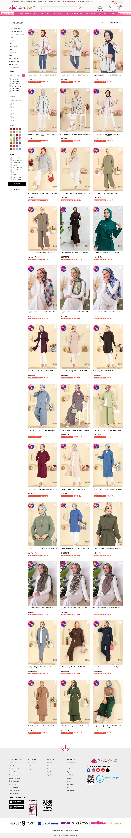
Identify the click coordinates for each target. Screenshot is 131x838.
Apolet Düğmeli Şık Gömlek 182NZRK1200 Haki (75, 75)
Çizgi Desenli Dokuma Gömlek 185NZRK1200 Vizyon (75, 134)
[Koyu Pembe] (11, 129)
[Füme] (17, 137)
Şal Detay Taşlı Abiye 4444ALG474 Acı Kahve (75, 252)
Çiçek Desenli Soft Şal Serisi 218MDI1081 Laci (108, 311)
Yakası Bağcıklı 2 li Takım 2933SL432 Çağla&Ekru (42, 548)
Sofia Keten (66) (17, 167)
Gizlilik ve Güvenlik (14, 778)
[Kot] (17, 146)
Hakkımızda (31, 766)
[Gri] (14, 140)
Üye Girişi (50, 775)
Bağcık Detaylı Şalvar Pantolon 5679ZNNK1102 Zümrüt (107, 726)
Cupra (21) (15, 172)
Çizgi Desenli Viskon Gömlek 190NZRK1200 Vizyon (75, 193)
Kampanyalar (70, 790)
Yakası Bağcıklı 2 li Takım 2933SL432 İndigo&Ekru (75, 548)
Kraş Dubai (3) (17, 158)
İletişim (30, 769)
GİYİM (35, 13)
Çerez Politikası (13, 787)
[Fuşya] (20, 137)
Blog (67, 787)
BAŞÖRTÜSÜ (89, 13)
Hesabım (49, 762)
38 (13, 107)
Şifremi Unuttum (51, 766)
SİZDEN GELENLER (124, 13)
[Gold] (11, 140)
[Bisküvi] (14, 135)
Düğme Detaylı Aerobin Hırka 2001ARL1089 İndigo (108, 489)
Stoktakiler (103, 22)
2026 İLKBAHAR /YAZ (15, 31)
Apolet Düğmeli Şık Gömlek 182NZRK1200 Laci (107, 75)
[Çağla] (20, 135)
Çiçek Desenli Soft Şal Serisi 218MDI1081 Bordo (42, 311)
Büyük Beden (70, 775)
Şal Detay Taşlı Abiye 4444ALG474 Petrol (107, 252)
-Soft (56, 835)
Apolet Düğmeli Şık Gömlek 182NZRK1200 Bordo (42, 75)
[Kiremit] (11, 146)
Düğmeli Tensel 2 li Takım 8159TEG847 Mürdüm (75, 430)
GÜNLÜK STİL (60, 13)
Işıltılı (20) (15, 174)
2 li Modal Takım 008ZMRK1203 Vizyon (42, 252)
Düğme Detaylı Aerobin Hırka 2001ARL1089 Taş (75, 489)
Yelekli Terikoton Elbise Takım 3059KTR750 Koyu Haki (108, 549)
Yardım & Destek (13, 793)
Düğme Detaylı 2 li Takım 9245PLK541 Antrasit (42, 667)
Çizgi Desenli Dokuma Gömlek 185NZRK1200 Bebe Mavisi (42, 135)
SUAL (10, 55)
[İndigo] (17, 143)
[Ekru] (11, 137)
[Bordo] (17, 135)
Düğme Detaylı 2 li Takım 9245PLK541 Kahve (75, 667)
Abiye (68, 772)
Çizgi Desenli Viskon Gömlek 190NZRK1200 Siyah (42, 193)
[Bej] (20, 132)
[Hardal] (14, 143)
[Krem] (20, 146)
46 (13, 120)
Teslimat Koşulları (14, 775)
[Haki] (11, 143)
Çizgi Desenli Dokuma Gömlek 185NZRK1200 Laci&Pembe (107, 135)
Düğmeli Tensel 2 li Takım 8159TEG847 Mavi (42, 430)
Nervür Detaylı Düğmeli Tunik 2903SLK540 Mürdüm (42, 371)
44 (13, 117)
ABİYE (42, 13)
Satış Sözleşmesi (14, 784)
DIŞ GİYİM (50, 13)
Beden (12, 96)
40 (13, 110)
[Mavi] (20, 149)
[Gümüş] (20, 140)
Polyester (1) (16, 162)
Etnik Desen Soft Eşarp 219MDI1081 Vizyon (75, 607)
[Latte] (14, 149)
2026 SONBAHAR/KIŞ (15, 28)
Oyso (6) (15, 165)
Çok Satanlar (70, 784)
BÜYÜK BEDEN (71, 13)
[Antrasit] (20, 129)
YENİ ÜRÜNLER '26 (8, 13)
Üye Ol (49, 772)
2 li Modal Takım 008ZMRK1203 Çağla (107, 193)
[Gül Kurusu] (17, 140)
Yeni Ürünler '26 (70, 762)
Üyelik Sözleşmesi (14, 781)
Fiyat (12, 72)
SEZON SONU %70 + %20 (24, 13)
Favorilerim (50, 769)
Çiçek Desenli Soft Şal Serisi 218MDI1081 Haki (75, 311)
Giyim (68, 766)
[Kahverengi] (20, 143)
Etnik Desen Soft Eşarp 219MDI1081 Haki (42, 607)
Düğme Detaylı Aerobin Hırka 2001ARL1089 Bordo (42, 489)
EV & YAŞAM (112, 13)
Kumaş (12, 154)
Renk (12, 125)
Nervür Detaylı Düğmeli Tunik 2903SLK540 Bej (75, 371)
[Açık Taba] (17, 129)
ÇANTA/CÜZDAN (101, 13)
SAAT (81, 13)
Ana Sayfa (31, 762)
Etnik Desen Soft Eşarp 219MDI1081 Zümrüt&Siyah (107, 607)
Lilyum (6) (15, 170)
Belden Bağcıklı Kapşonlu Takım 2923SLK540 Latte (42, 726)
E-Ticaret (60, 835)
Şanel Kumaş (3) (17, 160)
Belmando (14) (17, 177)
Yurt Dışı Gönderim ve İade (16, 772)
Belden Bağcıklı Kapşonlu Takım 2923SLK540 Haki (75, 726)
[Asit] (11, 132)
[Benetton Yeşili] (11, 135)
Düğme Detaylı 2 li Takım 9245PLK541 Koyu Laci (108, 667)
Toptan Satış (12, 762)
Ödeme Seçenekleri (14, 766)
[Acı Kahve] (14, 129)
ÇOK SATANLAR (14, 64)
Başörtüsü (69, 778)
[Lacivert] (11, 149)
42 (13, 114)
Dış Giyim (69, 769)
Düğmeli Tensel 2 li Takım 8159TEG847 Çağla (108, 430)
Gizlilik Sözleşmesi (14, 790)
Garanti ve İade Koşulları (16, 769)
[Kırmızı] (14, 146)
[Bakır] (14, 132)
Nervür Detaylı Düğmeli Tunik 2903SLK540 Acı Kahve (108, 371)
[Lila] (17, 149)
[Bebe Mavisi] (17, 132)
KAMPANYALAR (14, 67)
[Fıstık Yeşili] (14, 137)
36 (13, 104)
